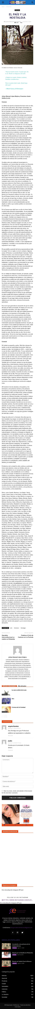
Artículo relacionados (9, 686)
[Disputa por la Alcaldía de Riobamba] (6, 955)
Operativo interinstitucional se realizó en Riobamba (8, 637)
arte (11, 628)
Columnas (8, 6)
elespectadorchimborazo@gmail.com (21, 927)
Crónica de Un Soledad (18, 707)
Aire (13, 698)
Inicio (3, 6)
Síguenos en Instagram (9, 885)
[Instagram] (17, 932)
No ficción (4, 694)
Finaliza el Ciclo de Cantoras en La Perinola (25, 636)
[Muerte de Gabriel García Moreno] (6, 963)
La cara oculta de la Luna (19, 690)
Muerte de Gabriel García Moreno (22, 961)
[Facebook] (12, 932)
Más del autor (22, 686)
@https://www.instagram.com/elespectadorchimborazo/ (17, 900)
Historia (14, 948)
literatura (16, 628)
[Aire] (6, 701)
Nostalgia (23, 628)
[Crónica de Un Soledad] (6, 710)
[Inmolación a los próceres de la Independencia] (6, 946)
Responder (10, 735)
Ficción (3, 703)
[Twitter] (22, 932)
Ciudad (14, 954)
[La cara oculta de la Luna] (6, 692)
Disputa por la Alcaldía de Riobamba (22, 952)
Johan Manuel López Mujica (13, 21)
